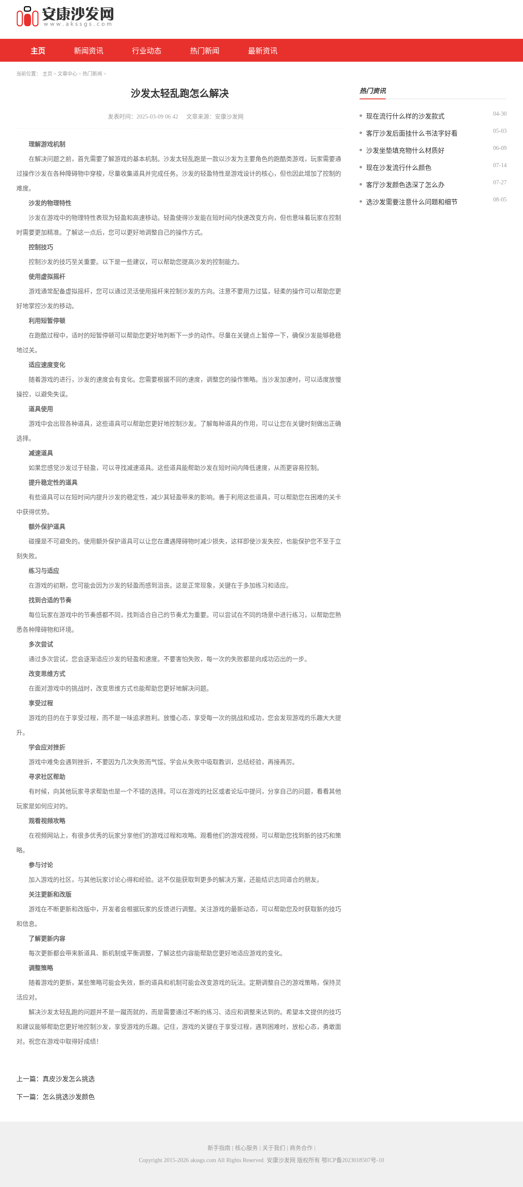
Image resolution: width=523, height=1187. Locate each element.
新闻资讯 (88, 51)
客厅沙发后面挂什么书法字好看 (412, 133)
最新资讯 (262, 51)
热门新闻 (204, 51)
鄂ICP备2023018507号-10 (353, 1160)
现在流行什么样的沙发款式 (405, 116)
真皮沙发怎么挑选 (68, 1078)
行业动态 (146, 51)
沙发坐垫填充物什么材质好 (405, 150)
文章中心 (67, 74)
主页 (38, 51)
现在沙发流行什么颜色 (398, 167)
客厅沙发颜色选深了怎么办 (405, 184)
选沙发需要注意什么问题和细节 (412, 202)
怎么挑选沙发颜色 (68, 1096)
